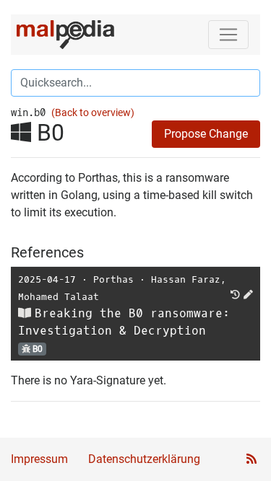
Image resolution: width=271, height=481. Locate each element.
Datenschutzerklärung (144, 459)
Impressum (39, 459)
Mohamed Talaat (58, 297)
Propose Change (206, 134)
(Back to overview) (92, 113)
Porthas (113, 279)
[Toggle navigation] (228, 34)
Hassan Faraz (185, 279)
